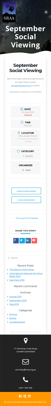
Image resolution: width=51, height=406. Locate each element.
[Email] (34, 240)
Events (12, 318)
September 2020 (18, 300)
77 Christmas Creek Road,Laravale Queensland (25, 350)
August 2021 (15, 296)
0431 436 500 (25, 387)
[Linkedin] (28, 240)
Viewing (29, 156)
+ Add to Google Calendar (26, 191)
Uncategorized (17, 322)
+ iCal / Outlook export (26, 200)
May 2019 (14, 304)
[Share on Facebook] (16, 240)
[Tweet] (22, 240)
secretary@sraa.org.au (21, 86)
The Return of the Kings (21, 269)
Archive (13, 314)
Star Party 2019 (16, 280)
